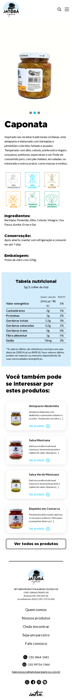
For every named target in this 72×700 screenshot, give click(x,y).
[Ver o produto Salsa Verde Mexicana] (16, 484)
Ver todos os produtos (36, 544)
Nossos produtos (36, 618)
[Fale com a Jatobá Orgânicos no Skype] (45, 682)
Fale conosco (36, 643)
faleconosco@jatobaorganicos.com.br (36, 672)
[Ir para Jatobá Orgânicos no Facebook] (33, 682)
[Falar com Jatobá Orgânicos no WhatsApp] (27, 682)
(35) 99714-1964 (39, 664)
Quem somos (36, 609)
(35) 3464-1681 (39, 657)
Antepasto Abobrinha (44, 406)
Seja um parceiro (36, 635)
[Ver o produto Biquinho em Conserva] (16, 519)
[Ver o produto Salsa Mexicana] (16, 450)
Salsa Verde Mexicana (44, 474)
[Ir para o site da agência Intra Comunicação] (36, 693)
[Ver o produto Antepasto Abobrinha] (16, 416)
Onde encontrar (36, 626)
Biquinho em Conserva (44, 508)
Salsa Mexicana (39, 440)
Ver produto (36, 425)
